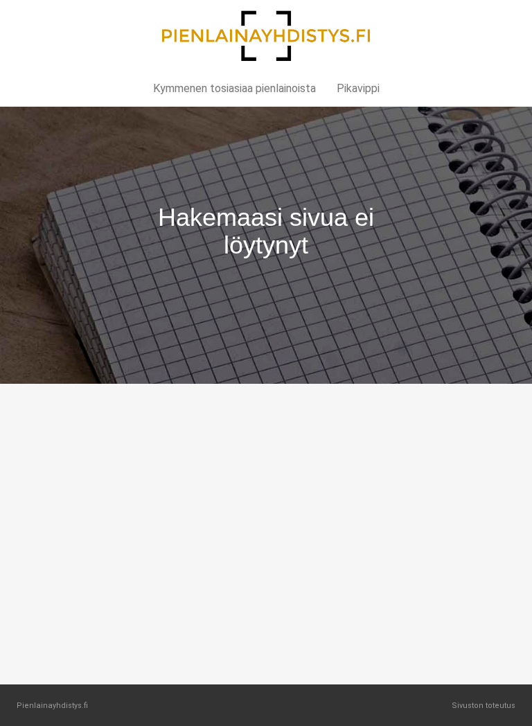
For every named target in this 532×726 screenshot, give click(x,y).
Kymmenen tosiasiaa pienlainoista (234, 88)
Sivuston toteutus (483, 705)
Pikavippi (358, 88)
